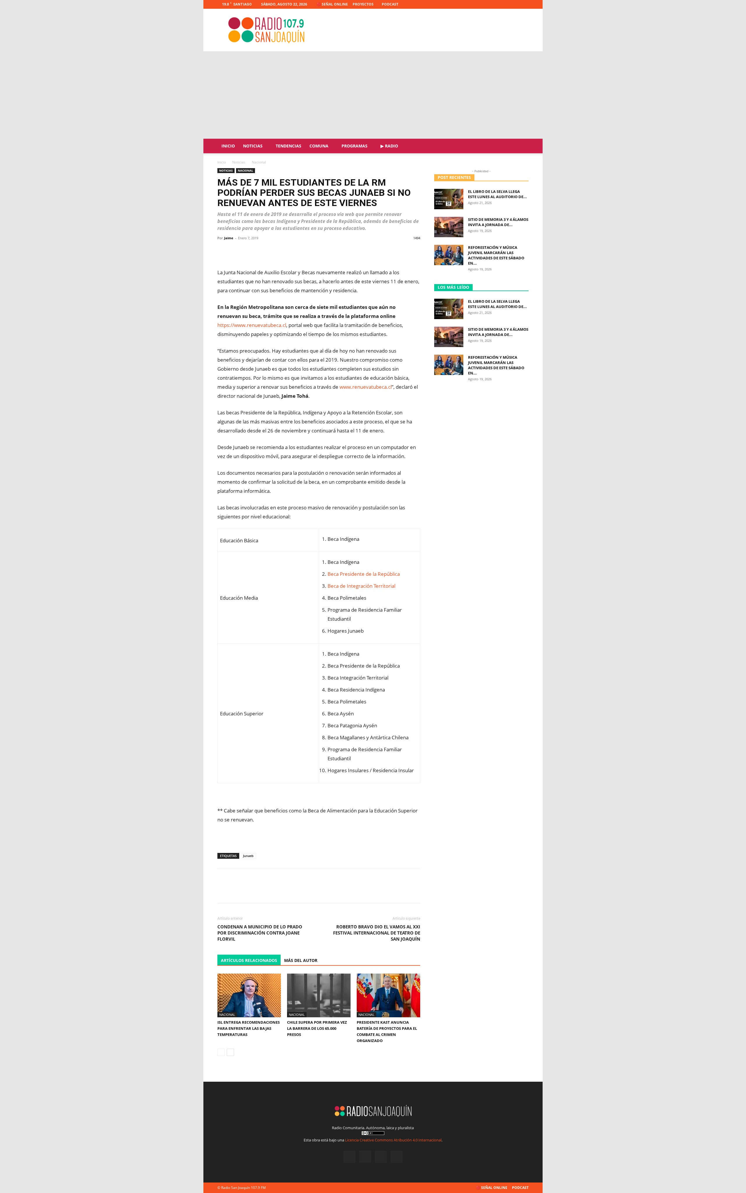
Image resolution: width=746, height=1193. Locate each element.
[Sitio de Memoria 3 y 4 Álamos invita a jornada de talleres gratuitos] (448, 227)
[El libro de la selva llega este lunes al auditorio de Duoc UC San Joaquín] (448, 199)
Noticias (253, 146)
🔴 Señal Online (332, 4)
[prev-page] (221, 1052)
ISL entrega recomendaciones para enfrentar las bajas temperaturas (248, 1028)
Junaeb (248, 856)
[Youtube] (524, 4)
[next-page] (230, 1052)
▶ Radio (389, 146)
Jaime (228, 238)
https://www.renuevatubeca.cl (251, 325)
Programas (354, 146)
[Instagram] (505, 4)
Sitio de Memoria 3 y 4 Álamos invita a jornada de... (498, 222)
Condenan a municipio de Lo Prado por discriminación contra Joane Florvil (259, 933)
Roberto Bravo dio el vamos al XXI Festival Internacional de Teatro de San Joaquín (376, 933)
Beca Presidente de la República (364, 574)
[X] (514, 4)
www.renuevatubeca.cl (365, 386)
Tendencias (288, 146)
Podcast (390, 4)
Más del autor (300, 960)
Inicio (228, 146)
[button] (522, 146)
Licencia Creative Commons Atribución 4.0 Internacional (393, 1140)
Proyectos (363, 4)
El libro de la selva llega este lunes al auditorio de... (497, 194)
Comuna (318, 146)
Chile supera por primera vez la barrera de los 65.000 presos (317, 1028)
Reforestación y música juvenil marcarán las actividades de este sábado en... (496, 255)
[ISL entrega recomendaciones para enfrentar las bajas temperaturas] (249, 995)
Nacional (245, 170)
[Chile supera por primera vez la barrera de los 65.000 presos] (319, 995)
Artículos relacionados (249, 960)
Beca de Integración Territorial (361, 586)
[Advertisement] (373, 95)
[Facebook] (495, 4)
